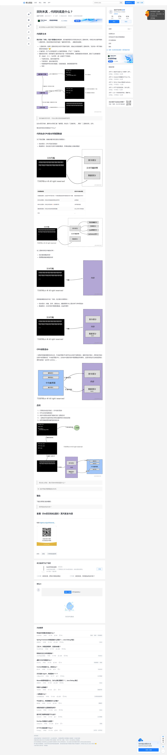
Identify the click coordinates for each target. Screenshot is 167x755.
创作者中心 (129, 2)
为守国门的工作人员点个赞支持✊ (88, 743)
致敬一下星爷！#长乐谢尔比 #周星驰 (71, 740)
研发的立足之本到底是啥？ (45, 653)
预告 (110, 46)
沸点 (40, 2)
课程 (44, 2)
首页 (35, 2)
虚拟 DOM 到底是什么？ (44, 660)
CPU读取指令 (112, 40)
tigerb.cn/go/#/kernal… (47, 522)
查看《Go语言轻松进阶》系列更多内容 (119, 50)
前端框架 (96, 662)
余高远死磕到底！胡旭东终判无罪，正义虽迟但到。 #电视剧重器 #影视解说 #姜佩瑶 (53, 738)
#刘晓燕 (46, 745)
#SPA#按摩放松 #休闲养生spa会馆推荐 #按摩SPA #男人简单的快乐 (50, 741)
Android (100, 669)
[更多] (163, 751)
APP (49, 2)
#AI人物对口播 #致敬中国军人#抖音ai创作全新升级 (79, 741)
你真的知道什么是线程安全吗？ (46, 707)
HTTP (95, 730)
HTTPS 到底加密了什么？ (45, 728)
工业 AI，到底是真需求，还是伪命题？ (49, 646)
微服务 (100, 703)
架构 (95, 635)
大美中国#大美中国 (38, 745)
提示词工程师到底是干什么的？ (46, 714)
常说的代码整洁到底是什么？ (46, 633)
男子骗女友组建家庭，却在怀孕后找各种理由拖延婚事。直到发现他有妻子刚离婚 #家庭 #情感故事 (57, 743)
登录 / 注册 (68, 592)
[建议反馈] (163, 746)
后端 (101, 723)
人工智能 (100, 676)
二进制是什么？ (41, 694)
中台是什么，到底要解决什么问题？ (48, 701)
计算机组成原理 (98, 696)
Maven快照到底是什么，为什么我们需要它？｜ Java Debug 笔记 (57, 680)
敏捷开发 (100, 689)
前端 (91, 635)
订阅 (99, 569)
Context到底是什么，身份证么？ (47, 667)
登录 (140, 2)
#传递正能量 (77, 738)
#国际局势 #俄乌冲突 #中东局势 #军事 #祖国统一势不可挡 (47, 740)
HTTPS (100, 730)
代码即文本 (112, 33)
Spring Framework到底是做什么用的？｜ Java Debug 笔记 (55, 640)
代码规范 (100, 635)
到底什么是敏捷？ (42, 687)
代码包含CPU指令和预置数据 (117, 37)
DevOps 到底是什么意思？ (45, 721)
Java (101, 642)
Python (100, 655)
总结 (110, 43)
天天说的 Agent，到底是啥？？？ (47, 674)
